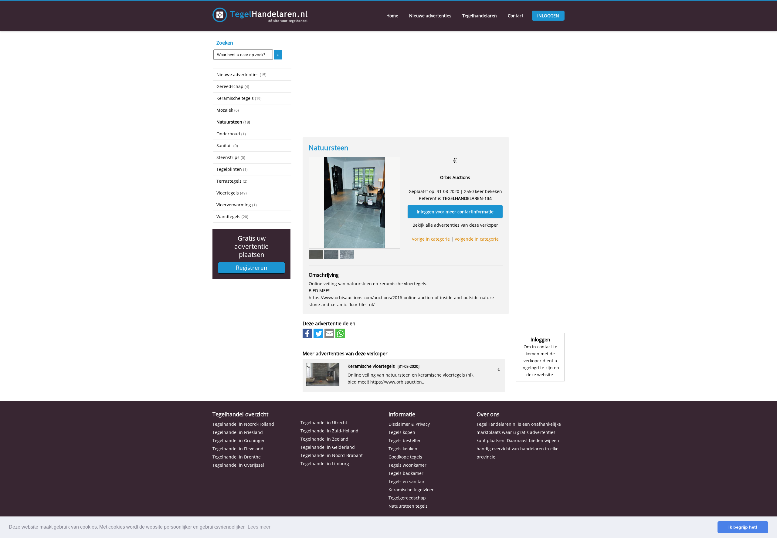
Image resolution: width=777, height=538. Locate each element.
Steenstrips (230, 157)
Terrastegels (231, 181)
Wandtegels (232, 216)
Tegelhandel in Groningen (239, 440)
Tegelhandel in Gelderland (327, 447)
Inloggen (548, 16)
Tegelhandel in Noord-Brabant (331, 455)
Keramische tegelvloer (411, 489)
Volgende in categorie (477, 239)
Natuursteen (233, 122)
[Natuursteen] (354, 202)
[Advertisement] (243, 315)
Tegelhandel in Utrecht (323, 422)
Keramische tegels (239, 98)
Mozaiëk (227, 110)
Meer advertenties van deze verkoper (345, 353)
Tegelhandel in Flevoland (237, 449)
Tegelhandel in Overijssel (238, 465)
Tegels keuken (402, 449)
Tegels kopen (401, 432)
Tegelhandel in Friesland (237, 432)
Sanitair (227, 145)
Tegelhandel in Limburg (324, 463)
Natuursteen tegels (408, 506)
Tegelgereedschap (407, 498)
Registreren (251, 268)
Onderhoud (231, 134)
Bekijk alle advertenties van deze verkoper (455, 225)
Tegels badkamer (405, 473)
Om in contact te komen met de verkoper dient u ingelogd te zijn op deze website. (540, 360)
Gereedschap (232, 86)
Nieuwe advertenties (430, 16)
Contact (515, 16)
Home (392, 16)
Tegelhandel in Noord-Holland (243, 424)
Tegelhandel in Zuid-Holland (329, 431)
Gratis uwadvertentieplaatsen (251, 246)
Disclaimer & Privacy (409, 424)
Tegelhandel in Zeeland (324, 439)
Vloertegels (231, 193)
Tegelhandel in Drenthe (236, 457)
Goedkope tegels (405, 457)
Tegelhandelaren (479, 16)
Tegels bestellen (405, 440)
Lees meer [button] (259, 527)
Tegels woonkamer (407, 465)
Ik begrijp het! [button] (742, 527)
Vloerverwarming (236, 205)
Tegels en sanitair (406, 481)
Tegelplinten (232, 169)
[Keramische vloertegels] (322, 384)
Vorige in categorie (431, 239)
